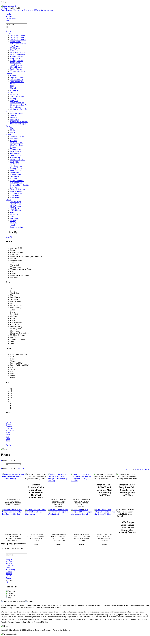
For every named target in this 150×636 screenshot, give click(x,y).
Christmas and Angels (18, 109)
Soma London (15, 155)
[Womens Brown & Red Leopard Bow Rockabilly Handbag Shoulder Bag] (13, 519)
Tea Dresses (14, 46)
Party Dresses (15, 59)
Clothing (9, 73)
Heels (12, 130)
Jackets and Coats (16, 80)
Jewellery (13, 115)
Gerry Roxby (15, 158)
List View (127, 469)
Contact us (9, 565)
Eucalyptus (14, 162)
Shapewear (14, 120)
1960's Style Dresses (18, 40)
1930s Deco (14, 208)
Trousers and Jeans (17, 82)
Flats (12, 128)
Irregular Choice (16, 174)
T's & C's (9, 576)
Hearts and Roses (16, 143)
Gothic (12, 212)
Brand (8, 432)
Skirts (12, 86)
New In (8, 31)
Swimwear (14, 90)
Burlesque (14, 94)
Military (13, 99)
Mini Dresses (15, 48)
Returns (8, 578)
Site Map (9, 563)
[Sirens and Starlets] (8, 6)
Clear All (9, 237)
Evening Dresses (16, 61)
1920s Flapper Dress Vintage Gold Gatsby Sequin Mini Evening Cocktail (81, 537)
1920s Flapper (15, 210)
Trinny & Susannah (17, 189)
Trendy (13, 225)
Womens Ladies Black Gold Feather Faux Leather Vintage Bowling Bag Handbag (81, 503)
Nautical (13, 223)
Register (9, 16)
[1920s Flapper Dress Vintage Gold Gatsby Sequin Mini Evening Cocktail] (81, 519)
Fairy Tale (14, 101)
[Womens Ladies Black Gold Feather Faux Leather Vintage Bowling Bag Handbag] (81, 484)
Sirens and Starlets (17, 136)
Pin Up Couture (16, 191)
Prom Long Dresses (17, 54)
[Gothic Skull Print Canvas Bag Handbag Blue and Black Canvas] (36, 519)
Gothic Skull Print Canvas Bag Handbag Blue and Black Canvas (36, 537)
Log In (8, 14)
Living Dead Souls (17, 181)
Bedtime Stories (16, 168)
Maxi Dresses (15, 50)
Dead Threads (15, 151)
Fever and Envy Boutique (19, 185)
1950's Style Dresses (18, 37)
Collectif (13, 141)
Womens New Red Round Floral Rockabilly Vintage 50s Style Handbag (13, 502)
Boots (12, 132)
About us (9, 559)
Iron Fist (13, 187)
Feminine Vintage (16, 227)
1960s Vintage (15, 202)
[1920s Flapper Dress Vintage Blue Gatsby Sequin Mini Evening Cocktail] (104, 519)
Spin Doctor (14, 172)
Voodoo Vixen (15, 149)
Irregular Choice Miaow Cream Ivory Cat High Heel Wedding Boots (58, 537)
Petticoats (13, 117)
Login (8, 567)
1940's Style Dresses (18, 35)
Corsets (13, 75)
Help (7, 20)
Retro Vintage (15, 107)
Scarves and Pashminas (19, 122)
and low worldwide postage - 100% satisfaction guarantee (27, 10)
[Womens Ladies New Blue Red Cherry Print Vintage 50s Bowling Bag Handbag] (58, 484)
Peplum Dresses (16, 69)
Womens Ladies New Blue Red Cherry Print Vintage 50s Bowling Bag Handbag (58, 503)
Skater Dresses (15, 63)
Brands (8, 134)
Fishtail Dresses (16, 67)
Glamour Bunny (16, 153)
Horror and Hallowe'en (18, 105)
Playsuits (13, 88)
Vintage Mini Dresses (18, 71)
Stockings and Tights (18, 124)
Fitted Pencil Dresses (18, 44)
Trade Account (11, 18)
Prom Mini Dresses (17, 52)
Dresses (8, 33)
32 (142, 469)
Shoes (8, 126)
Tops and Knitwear (17, 77)
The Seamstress (16, 166)
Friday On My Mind (17, 160)
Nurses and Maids (17, 103)
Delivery (9, 572)
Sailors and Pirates (17, 96)
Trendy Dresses (16, 65)
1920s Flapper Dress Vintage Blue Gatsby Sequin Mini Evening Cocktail (104, 537)
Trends (8, 200)
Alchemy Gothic (16, 193)
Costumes (9, 92)
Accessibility (10, 569)
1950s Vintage (15, 204)
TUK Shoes (14, 195)
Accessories (10, 111)
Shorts (12, 84)
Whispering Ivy (16, 183)
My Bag (4, 8)
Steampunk (14, 219)
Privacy (8, 582)
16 (138, 469)
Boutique (13, 179)
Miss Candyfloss (16, 145)
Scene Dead (14, 176)
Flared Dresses (15, 42)
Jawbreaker (14, 164)
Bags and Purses (16, 113)
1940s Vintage (15, 206)
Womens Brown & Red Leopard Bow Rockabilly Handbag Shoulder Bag (13, 537)
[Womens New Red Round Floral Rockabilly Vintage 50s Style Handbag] (13, 484)
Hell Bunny (14, 139)
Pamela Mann (15, 198)
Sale (11, 216)
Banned (13, 147)
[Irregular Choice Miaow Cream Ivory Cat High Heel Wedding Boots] (58, 519)
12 (136, 469)
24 (140, 469)
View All (146, 469)
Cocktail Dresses (16, 56)
